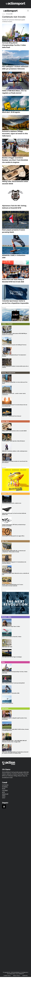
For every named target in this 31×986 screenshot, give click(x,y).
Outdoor (5, 785)
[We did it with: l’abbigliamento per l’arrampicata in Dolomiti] (15, 350)
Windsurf (5, 794)
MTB (3, 792)
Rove (3, 789)
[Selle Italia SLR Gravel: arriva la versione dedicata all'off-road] (15, 509)
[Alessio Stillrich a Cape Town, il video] (15, 622)
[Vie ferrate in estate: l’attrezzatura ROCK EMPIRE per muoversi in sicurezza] (15, 329)
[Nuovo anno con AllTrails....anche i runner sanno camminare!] (15, 389)
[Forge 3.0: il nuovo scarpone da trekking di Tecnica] (15, 340)
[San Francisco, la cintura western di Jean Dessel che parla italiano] (15, 457)
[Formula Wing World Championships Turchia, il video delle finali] (15, 667)
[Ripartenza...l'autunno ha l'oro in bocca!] (15, 411)
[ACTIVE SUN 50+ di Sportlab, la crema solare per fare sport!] (15, 378)
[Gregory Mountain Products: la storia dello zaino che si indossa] (15, 362)
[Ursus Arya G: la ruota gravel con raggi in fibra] (15, 531)
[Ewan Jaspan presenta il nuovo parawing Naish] (15, 678)
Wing (3, 796)
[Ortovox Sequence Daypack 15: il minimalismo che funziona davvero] (15, 557)
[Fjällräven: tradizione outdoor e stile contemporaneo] (15, 447)
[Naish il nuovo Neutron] (15, 699)
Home (3, 14)
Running (5, 787)
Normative (25, 975)
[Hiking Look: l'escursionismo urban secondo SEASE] (15, 426)
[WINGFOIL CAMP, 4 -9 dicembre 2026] (15, 689)
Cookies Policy (7, 975)
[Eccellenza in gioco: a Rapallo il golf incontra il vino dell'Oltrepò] (15, 713)
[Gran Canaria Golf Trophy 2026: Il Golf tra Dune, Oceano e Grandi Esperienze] (15, 725)
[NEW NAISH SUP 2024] (15, 642)
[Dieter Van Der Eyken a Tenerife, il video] (15, 632)
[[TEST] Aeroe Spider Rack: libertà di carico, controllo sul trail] (15, 569)
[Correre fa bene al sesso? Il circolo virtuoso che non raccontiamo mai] (15, 400)
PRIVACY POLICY (16, 975)
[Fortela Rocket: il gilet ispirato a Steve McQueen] (15, 436)
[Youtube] (4, 806)
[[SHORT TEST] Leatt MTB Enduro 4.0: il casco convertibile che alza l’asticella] (15, 580)
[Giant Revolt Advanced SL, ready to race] (15, 499)
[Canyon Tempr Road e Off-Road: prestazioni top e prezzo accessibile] (15, 520)
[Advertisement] (15, 829)
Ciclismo (5, 790)
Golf (3, 798)
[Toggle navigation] (28, 10)
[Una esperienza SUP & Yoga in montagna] (15, 652)
